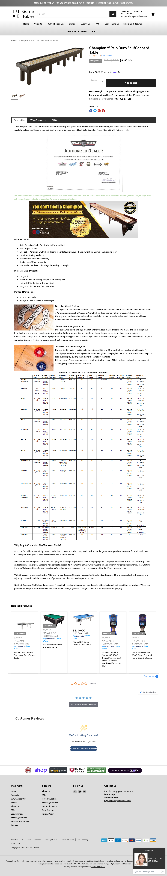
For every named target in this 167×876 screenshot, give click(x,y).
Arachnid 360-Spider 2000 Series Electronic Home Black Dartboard (142, 655)
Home (26, 24)
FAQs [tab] (54, 120)
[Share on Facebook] (90, 110)
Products (38, 24)
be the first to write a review (83, 704)
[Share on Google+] (99, 110)
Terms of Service (49, 806)
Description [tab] (19, 120)
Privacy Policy (48, 814)
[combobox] (73, 14)
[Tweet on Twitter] (95, 110)
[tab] (148, 692)
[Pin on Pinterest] (103, 110)
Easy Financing (112, 24)
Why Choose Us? (56, 24)
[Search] (112, 14)
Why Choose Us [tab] (38, 120)
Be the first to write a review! (83, 748)
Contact (94, 31)
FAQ (97, 24)
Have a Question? (49, 799)
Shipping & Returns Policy (102, 98)
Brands (72, 24)
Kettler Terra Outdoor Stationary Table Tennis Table (24, 655)
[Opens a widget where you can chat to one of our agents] (149, 861)
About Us (85, 24)
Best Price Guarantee (77, 31)
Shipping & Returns (132, 24)
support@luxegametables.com (117, 801)
